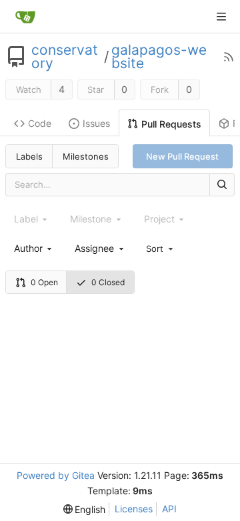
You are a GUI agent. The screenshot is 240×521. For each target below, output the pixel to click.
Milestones (86, 156)
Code (39, 123)
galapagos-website (159, 56)
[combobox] (34, 248)
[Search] (222, 184)
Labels (29, 156)
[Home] (25, 17)
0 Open (44, 282)
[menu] (160, 248)
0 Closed (108, 282)
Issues (96, 123)
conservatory (64, 56)
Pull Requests (171, 124)
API (169, 508)
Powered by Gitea (56, 475)
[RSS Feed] (229, 57)
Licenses (134, 508)
